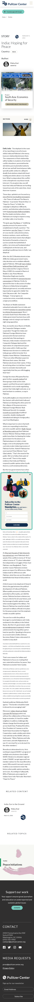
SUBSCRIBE (16, 525)
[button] (16, 504)
